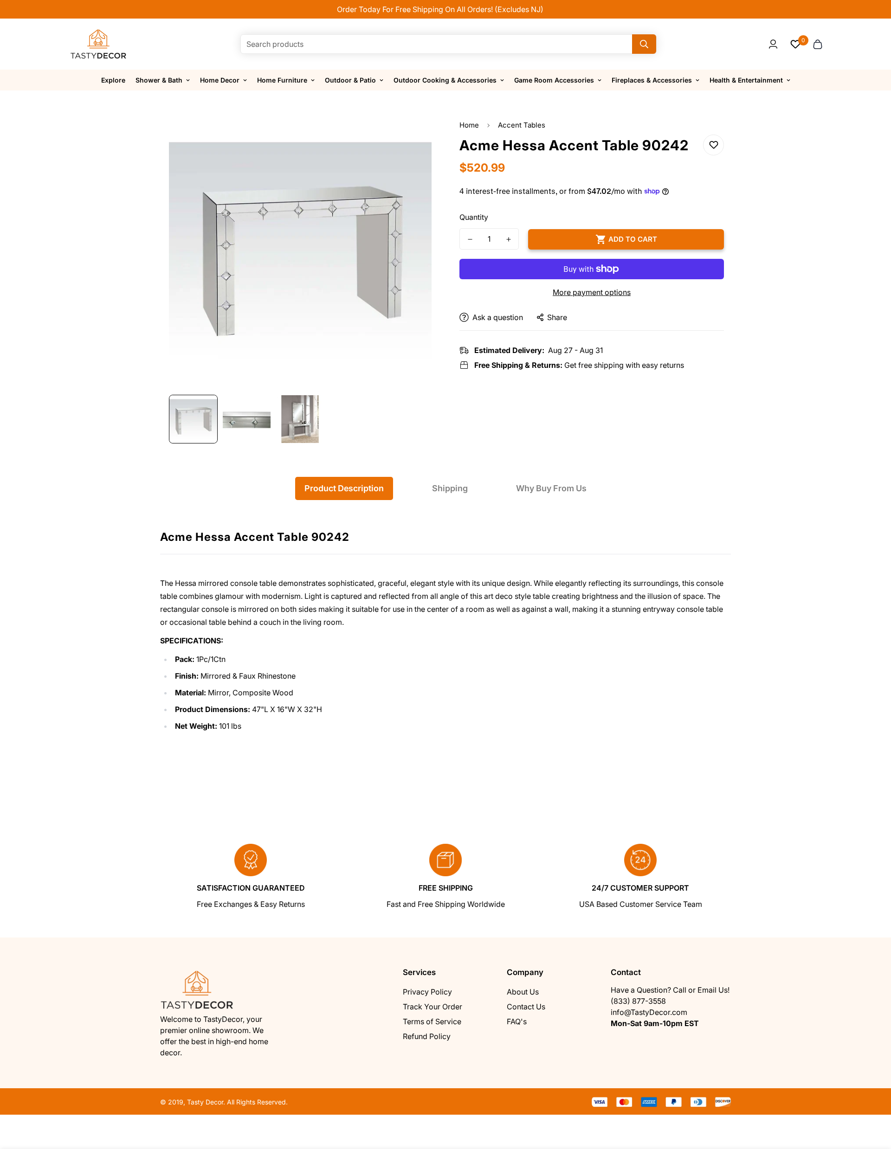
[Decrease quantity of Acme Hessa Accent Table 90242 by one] (470, 239)
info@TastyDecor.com (649, 1012)
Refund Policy (427, 1036)
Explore (113, 80)
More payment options (592, 292)
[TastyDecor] (99, 44)
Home (469, 125)
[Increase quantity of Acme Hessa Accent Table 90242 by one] (508, 239)
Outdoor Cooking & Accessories (445, 80)
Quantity (473, 217)
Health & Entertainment (746, 80)
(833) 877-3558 (638, 1001)
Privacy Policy (427, 991)
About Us (523, 991)
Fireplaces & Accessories (652, 80)
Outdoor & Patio (350, 80)
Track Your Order (432, 1006)
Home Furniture (282, 80)
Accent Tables (521, 125)
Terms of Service (432, 1021)
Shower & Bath (159, 80)
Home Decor (219, 80)
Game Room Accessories (554, 80)
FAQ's (517, 1021)
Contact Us (526, 1006)
